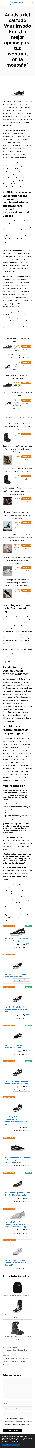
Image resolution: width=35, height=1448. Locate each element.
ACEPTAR (6, 1445)
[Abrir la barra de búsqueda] (2, 3)
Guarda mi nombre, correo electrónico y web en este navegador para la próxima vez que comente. (18, 1422)
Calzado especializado (13, 1347)
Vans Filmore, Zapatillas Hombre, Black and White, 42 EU (17, 1046)
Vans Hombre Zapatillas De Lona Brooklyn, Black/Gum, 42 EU (17, 1194)
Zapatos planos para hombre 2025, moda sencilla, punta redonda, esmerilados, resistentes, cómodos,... (17, 583)
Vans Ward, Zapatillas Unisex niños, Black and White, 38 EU (16, 976)
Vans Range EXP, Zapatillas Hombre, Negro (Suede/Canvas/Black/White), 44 (16, 1120)
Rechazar (15, 1445)
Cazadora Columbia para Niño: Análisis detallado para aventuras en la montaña (16, 1353)
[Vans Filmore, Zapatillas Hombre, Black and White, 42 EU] (17, 1035)
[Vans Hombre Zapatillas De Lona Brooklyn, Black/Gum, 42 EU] (17, 1182)
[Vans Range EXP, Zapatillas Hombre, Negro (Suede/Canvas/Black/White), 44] (17, 1107)
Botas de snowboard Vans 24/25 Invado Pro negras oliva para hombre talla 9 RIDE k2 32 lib (17, 449)
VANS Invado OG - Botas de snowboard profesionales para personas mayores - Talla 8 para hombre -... (17, 491)
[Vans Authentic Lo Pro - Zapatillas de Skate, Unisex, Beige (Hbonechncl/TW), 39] (17, 1215)
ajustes (16, 1441)
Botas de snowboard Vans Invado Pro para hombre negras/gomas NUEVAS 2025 (17, 426)
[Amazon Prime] (27, 944)
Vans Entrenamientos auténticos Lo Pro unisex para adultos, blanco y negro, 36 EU (17, 1160)
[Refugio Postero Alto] (18, 3)
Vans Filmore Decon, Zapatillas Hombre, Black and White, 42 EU (17, 1082)
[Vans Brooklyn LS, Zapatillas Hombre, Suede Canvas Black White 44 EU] (17, 997)
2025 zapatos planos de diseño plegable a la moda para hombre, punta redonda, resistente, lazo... (17, 560)
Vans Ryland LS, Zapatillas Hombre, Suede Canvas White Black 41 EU (16, 1262)
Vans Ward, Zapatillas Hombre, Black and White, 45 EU (16, 940)
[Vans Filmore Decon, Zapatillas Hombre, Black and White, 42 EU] (17, 1071)
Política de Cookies (26, 1438)
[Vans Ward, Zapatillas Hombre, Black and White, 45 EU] (17, 932)
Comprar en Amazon (22, 947)
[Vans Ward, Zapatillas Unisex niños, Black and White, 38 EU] (17, 964)
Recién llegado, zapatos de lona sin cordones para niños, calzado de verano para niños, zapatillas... (17, 538)
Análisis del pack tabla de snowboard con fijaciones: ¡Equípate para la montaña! (17, 1361)
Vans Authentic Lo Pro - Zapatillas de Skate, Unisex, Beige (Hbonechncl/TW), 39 (15, 1224)
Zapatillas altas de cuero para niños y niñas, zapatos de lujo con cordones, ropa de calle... (17, 515)
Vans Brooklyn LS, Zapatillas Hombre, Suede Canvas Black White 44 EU (16, 1009)
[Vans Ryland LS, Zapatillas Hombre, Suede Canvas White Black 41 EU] (17, 1250)
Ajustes (24, 1445)
